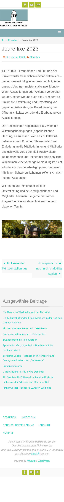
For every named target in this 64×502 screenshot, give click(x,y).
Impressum (29, 416)
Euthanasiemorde (13, 365)
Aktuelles (12, 40)
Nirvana (31, 459)
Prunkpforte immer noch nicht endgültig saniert (49, 267)
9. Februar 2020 (16, 56)
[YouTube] (31, 5)
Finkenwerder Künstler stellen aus (14, 265)
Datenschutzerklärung (18, 424)
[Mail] (38, 5)
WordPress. (44, 459)
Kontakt (8, 432)
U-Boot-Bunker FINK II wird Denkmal (23, 370)
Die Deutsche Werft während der (26, 311)
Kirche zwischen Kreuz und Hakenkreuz (25, 327)
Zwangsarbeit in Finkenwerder (20, 338)
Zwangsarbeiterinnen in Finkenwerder (24, 332)
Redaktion (9, 416)
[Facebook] (25, 5)
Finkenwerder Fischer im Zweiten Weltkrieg (27, 386)
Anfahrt (45, 424)
